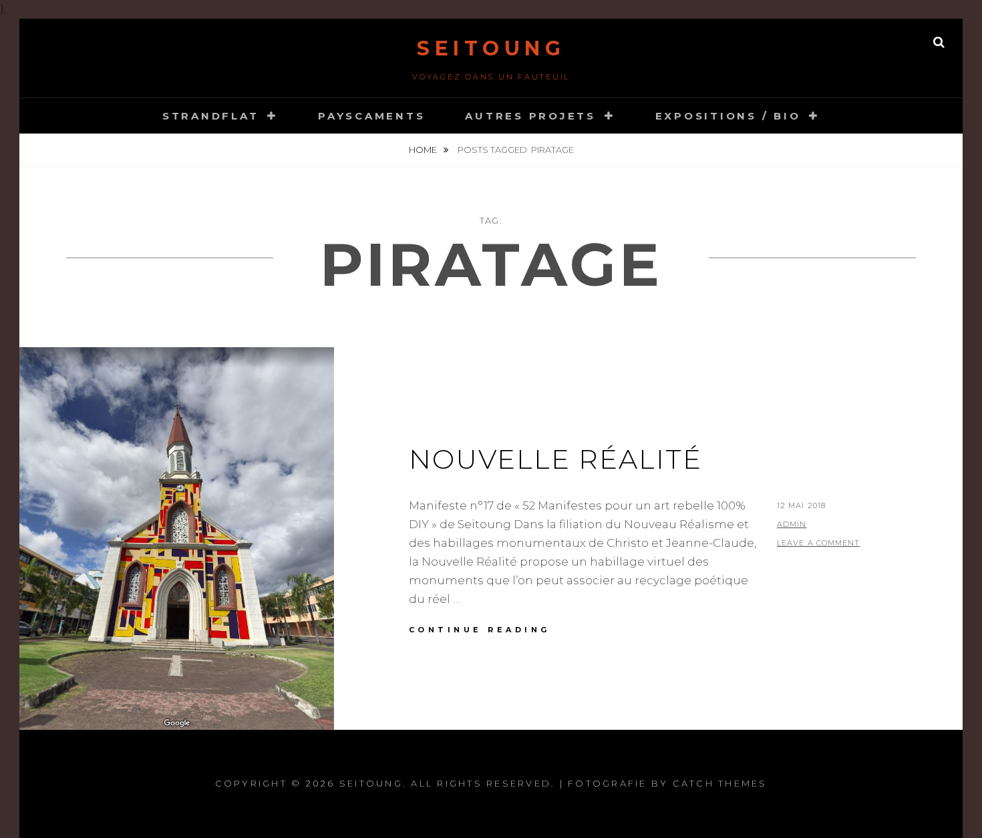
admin (792, 524)
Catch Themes (720, 783)
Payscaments (371, 116)
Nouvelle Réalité (555, 459)
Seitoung (491, 48)
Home (424, 149)
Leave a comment (818, 543)
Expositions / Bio (728, 116)
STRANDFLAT (210, 116)
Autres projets (530, 116)
